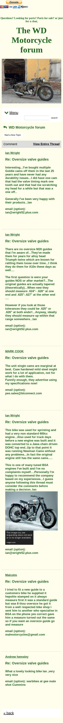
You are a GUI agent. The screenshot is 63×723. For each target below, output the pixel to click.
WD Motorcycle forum (26, 127)
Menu (13, 113)
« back (9, 713)
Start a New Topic (12, 135)
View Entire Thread (46, 144)
